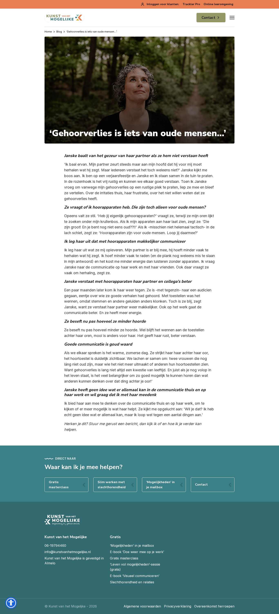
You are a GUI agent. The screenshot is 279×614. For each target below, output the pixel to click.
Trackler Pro (191, 4)
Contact (208, 17)
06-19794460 (55, 545)
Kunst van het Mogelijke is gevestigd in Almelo (74, 560)
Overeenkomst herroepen (214, 606)
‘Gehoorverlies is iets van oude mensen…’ (91, 31)
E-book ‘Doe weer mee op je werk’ (137, 552)
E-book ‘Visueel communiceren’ (134, 576)
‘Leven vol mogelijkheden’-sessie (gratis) (135, 566)
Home (48, 31)
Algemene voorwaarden (142, 606)
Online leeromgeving (218, 4)
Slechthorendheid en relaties (132, 582)
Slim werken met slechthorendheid (112, 484)
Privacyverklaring (177, 606)
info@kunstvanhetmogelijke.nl (68, 552)
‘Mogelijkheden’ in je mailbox (160, 484)
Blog (59, 31)
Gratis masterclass (59, 484)
